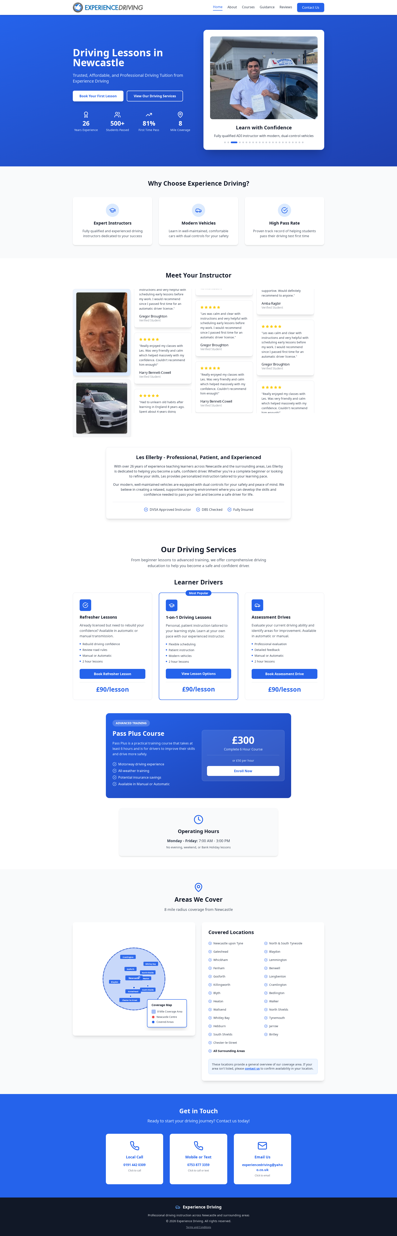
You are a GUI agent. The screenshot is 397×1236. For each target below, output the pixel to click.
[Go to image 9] (256, 142)
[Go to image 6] (246, 142)
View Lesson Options (199, 673)
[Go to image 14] (273, 142)
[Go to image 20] (293, 142)
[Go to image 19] (289, 142)
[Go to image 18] (286, 142)
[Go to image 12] (266, 142)
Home (217, 7)
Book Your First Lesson (98, 96)
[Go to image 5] (243, 142)
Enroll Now (243, 771)
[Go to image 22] (299, 142)
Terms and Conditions (198, 1227)
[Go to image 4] (237, 142)
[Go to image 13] (269, 142)
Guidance (267, 7)
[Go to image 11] (263, 142)
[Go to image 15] (276, 142)
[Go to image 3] (231, 142)
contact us (252, 1068)
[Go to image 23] (303, 142)
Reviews (286, 7)
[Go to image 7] (250, 142)
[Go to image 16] (279, 142)
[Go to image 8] (253, 142)
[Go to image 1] (225, 142)
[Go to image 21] (296, 142)
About (232, 7)
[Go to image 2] (228, 142)
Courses (248, 7)
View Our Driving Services (155, 96)
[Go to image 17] (283, 142)
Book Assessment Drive (284, 674)
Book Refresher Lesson (112, 674)
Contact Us (310, 7)
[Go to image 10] (260, 142)
